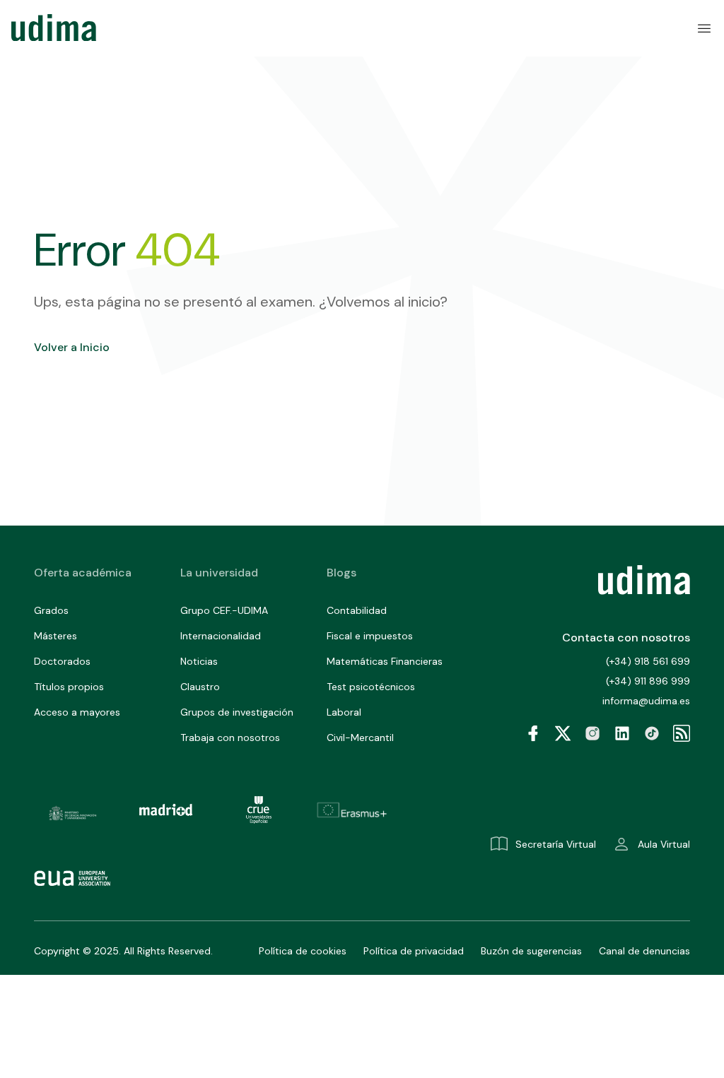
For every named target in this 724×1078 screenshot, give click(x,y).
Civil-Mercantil (360, 737)
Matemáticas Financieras (385, 661)
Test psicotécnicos (371, 686)
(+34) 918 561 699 (648, 661)
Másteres (55, 635)
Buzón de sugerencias (531, 950)
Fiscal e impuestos (370, 635)
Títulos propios (69, 686)
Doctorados (62, 661)
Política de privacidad (413, 950)
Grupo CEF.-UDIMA (224, 610)
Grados (51, 610)
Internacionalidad (220, 635)
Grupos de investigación (236, 712)
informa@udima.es (646, 700)
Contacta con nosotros (626, 637)
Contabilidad (357, 610)
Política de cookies (302, 950)
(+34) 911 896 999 (648, 681)
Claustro (200, 686)
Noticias (199, 661)
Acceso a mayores (77, 712)
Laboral (344, 712)
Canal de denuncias (644, 950)
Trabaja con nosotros (230, 737)
